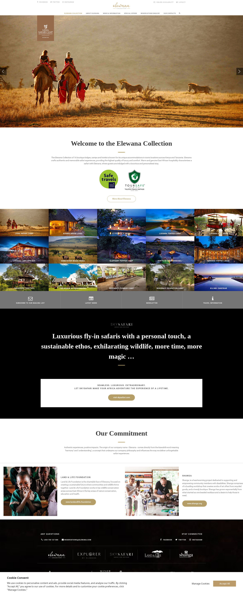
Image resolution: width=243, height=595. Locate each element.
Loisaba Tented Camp (170, 234)
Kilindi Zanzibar (218, 288)
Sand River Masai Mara (73, 261)
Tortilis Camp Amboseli (170, 261)
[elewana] (121, 5)
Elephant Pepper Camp (121, 261)
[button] (3, 71)
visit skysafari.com (121, 397)
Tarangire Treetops (24, 288)
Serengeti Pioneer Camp (121, 288)
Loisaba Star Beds (218, 234)
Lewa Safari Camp (24, 234)
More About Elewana (121, 199)
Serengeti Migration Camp (170, 288)
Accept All (225, 583)
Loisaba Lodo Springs (24, 261)
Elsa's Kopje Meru (121, 234)
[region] (121, 71)
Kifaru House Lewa (72, 234)
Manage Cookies (201, 583)
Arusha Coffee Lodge (219, 261)
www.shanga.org (194, 503)
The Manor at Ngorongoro (72, 288)
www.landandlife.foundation (78, 502)
